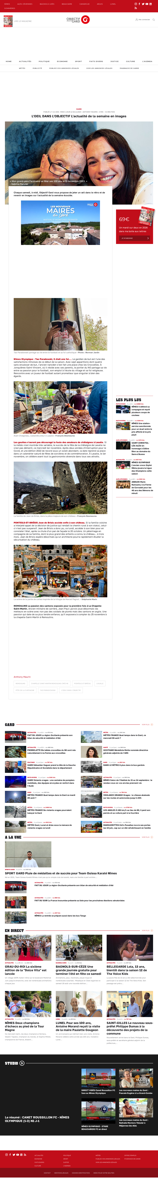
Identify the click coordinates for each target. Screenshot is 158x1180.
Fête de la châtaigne (25, 690)
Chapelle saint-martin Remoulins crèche (49, 683)
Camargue (84, 4)
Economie (62, 61)
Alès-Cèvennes (24, 4)
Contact (47, 1173)
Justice (114, 61)
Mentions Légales (61, 1173)
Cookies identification (81, 1173)
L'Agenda (147, 61)
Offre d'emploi (130, 1155)
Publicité (37, 68)
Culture (130, 61)
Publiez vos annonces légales (64, 68)
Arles (100, 4)
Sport (78, 61)
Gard (79, 109)
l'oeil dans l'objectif (71, 690)
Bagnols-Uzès (47, 4)
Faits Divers (96, 61)
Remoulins (20, 683)
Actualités (25, 61)
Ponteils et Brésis (82, 683)
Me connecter (144, 19)
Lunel (113, 4)
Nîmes (7, 4)
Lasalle (100, 683)
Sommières (9, 8)
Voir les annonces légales (99, 68)
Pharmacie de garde (129, 68)
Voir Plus (145, 724)
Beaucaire (67, 4)
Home (9, 61)
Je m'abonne (127, 238)
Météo (22, 68)
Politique (44, 61)
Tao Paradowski (47, 690)
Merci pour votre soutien (103, 1173)
